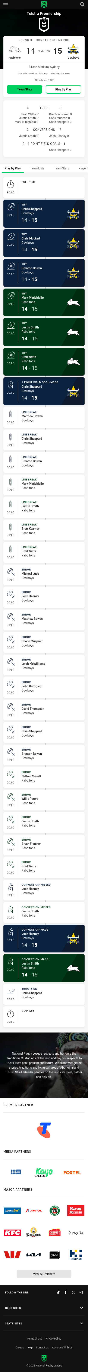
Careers (20, 1347)
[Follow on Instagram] (81, 1292)
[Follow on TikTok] (58, 1292)
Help (30, 1347)
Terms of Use (34, 1338)
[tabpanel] (44, 603)
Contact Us (42, 1347)
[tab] (13, 168)
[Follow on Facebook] (65, 1292)
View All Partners (44, 1274)
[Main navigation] (5, 4)
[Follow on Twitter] (73, 1292)
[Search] (82, 4)
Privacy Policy (53, 1338)
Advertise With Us (62, 1347)
